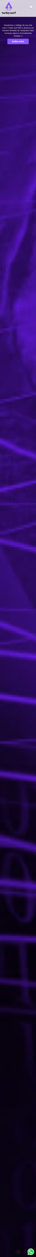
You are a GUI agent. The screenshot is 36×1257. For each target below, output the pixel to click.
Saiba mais (18, 41)
